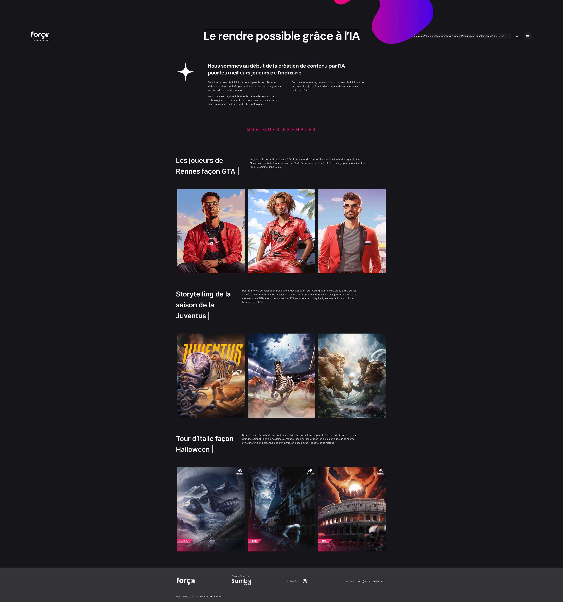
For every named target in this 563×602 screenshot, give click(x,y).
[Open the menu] (528, 36)
